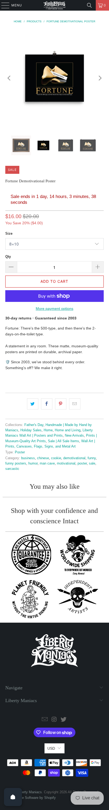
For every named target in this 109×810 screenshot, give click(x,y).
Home (48, 430)
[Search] (89, 5)
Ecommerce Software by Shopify (30, 798)
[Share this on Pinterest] (60, 404)
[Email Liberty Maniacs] (45, 720)
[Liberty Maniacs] (54, 5)
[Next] (100, 78)
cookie (56, 458)
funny (92, 458)
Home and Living (67, 430)
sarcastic (12, 469)
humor (33, 463)
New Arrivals (74, 435)
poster (82, 463)
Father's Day (33, 425)
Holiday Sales (31, 430)
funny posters (15, 463)
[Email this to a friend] (74, 404)
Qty (8, 257)
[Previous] (9, 78)
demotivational (74, 458)
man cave (47, 463)
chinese (43, 458)
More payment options (54, 308)
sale (92, 463)
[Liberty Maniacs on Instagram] (54, 720)
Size (8, 233)
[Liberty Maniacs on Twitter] (64, 720)
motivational (66, 463)
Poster (20, 452)
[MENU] (3, 5)
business (28, 458)
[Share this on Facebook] (46, 404)
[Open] (13, 797)
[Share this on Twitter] (32, 404)
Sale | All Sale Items (63, 441)
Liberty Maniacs (29, 792)
